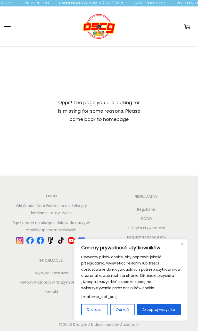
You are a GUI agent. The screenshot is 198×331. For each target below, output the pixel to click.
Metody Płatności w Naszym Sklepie (51, 282)
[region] (131, 280)
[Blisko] (182, 244)
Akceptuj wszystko (158, 309)
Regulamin (146, 209)
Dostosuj (94, 309)
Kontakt (52, 291)
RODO (146, 218)
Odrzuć (122, 309)
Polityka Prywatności (146, 227)
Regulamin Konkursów (146, 237)
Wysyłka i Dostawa (51, 273)
